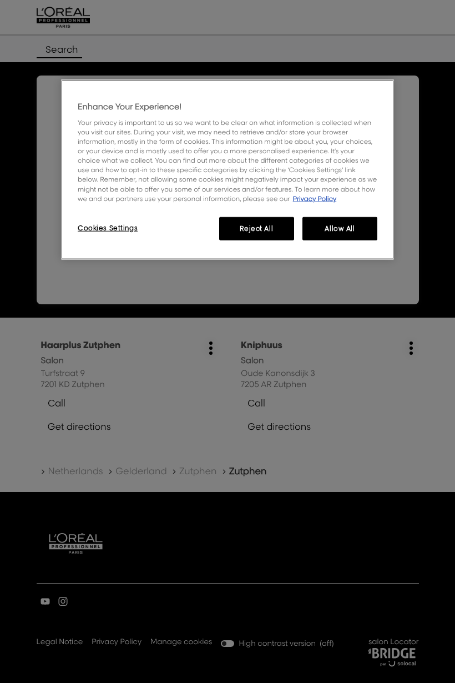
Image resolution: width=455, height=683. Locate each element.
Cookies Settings (108, 227)
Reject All (256, 228)
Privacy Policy (315, 198)
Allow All (340, 228)
